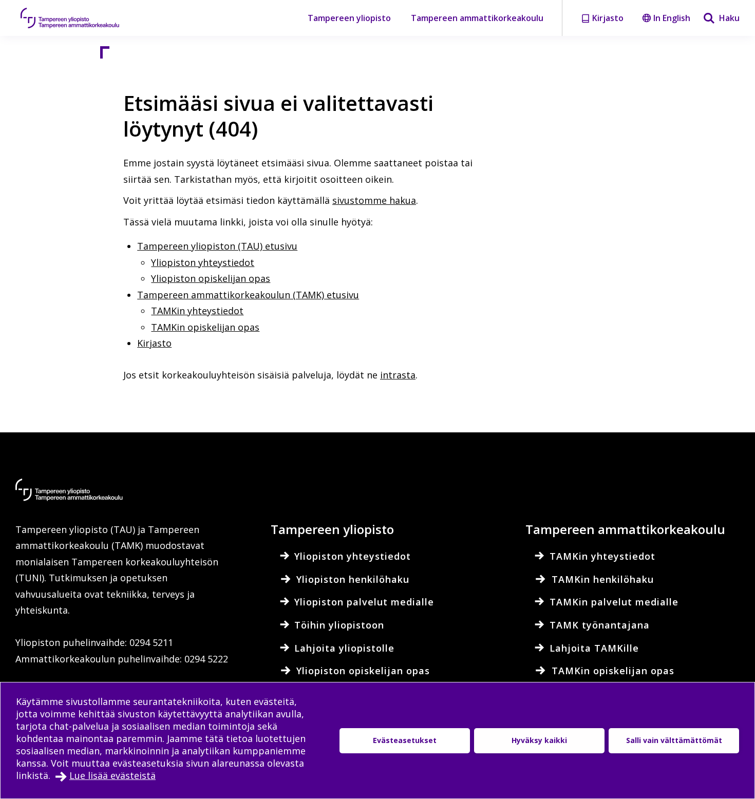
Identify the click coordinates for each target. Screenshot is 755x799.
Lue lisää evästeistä (112, 775)
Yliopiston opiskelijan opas (210, 278)
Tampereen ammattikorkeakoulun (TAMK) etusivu (248, 295)
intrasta (398, 375)
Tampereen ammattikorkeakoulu (477, 18)
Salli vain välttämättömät (674, 740)
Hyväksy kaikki (539, 740)
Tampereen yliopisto (349, 18)
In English (671, 18)
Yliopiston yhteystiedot (202, 262)
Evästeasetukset (405, 740)
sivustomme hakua (374, 200)
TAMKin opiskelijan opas (205, 327)
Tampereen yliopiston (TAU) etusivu (217, 246)
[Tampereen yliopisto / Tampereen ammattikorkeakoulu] (79, 18)
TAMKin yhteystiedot (197, 311)
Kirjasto (154, 343)
